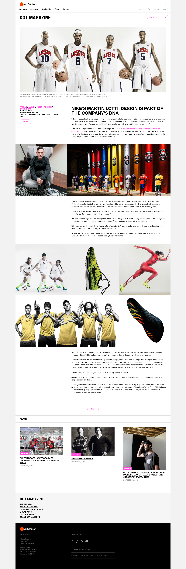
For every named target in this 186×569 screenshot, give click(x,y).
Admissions (34, 9)
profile (23, 107)
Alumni (165, 9)
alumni (32, 107)
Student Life (46, 9)
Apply (142, 9)
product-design (44, 107)
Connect (66, 9)
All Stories (26, 504)
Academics (23, 9)
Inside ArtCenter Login (82, 550)
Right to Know (102, 555)
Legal (92, 555)
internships (25, 109)
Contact (74, 555)
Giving (156, 9)
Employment (84, 555)
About (57, 9)
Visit (149, 9)
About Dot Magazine (30, 517)
